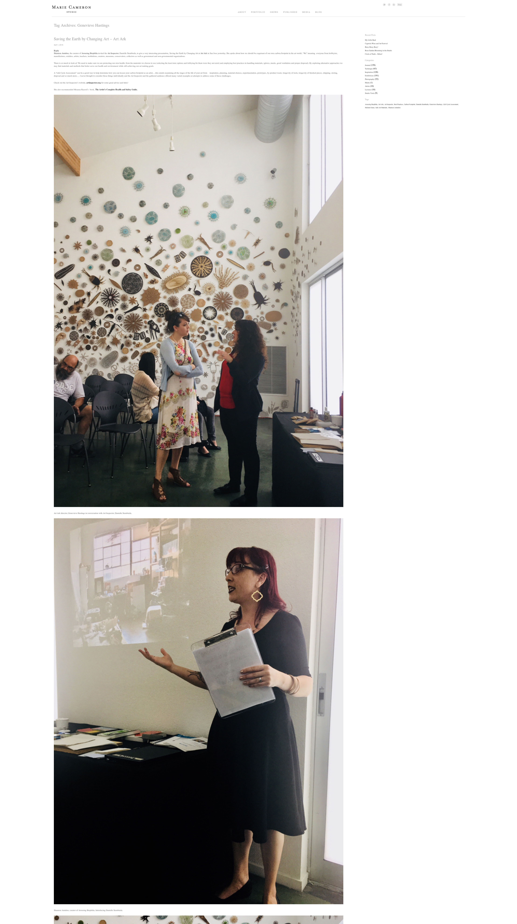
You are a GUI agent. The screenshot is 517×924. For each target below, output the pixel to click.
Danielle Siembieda (422, 104)
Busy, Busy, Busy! (371, 47)
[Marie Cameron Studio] (73, 12)
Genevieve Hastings (435, 104)
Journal (367, 65)
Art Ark (204, 53)
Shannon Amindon (394, 107)
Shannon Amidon (61, 53)
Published (290, 12)
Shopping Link (399, 4)
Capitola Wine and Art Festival (376, 43)
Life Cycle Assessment (450, 104)
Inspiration (369, 72)
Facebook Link (389, 4)
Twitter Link (384, 4)
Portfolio (258, 12)
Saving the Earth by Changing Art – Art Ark (90, 38)
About (242, 12)
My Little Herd (370, 40)
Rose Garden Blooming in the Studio (378, 50)
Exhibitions (369, 75)
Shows (274, 12)
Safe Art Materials (381, 107)
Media (306, 12)
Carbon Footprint (409, 104)
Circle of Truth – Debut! (373, 54)
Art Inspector (113, 53)
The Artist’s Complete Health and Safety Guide (116, 89)
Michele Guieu (369, 107)
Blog (318, 12)
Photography (369, 79)
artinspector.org (93, 82)
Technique (369, 68)
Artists (367, 86)
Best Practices (398, 104)
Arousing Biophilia (90, 53)
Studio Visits (369, 93)
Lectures (368, 89)
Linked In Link (393, 4)
